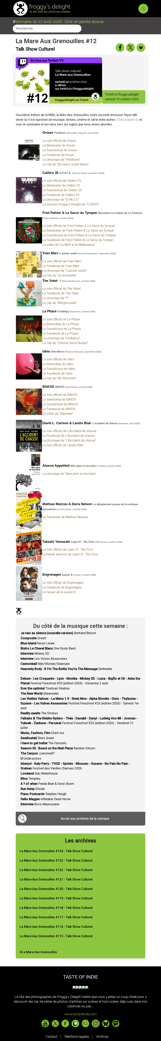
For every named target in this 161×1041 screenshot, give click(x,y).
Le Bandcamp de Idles (57, 364)
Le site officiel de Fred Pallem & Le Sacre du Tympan (78, 226)
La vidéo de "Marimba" (57, 414)
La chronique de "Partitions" (61, 159)
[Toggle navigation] (143, 9)
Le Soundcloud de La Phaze (61, 329)
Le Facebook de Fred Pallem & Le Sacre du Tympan (77, 240)
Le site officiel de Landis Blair (62, 445)
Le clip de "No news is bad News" (65, 164)
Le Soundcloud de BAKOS (60, 404)
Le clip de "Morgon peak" (59, 303)
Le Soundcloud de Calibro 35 (62, 190)
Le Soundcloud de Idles (58, 369)
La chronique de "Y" (55, 298)
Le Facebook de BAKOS (58, 409)
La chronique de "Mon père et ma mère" (69, 474)
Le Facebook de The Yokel (60, 293)
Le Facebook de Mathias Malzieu (65, 517)
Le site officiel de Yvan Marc (61, 261)
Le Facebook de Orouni (58, 155)
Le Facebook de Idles (57, 373)
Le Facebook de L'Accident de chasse (68, 436)
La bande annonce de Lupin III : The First (70, 554)
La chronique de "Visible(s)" (61, 338)
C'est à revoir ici (128, 120)
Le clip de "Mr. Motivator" (59, 378)
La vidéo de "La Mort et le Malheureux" (68, 245)
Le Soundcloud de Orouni (59, 150)
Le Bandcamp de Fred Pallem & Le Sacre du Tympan (78, 230)
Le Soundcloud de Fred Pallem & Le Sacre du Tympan (79, 235)
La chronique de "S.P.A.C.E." (60, 199)
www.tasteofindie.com (80, 1014)
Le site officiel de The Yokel (61, 288)
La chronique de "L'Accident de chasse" (69, 440)
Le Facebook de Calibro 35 (60, 195)
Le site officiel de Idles (58, 359)
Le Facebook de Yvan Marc (61, 266)
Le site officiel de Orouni (59, 141)
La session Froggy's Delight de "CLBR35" (70, 204)
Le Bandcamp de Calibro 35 (61, 185)
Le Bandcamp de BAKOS (59, 399)
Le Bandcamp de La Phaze (60, 324)
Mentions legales (77, 1036)
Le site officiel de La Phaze (61, 319)
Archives (102, 1036)
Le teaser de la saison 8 (59, 592)
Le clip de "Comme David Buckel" (65, 343)
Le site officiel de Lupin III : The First (67, 549)
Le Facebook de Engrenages (62, 587)
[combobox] (47, 28)
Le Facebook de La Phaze (60, 333)
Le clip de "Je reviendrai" (59, 275)
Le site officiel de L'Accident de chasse (69, 431)
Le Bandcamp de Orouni (58, 145)
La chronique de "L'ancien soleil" (64, 271)
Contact (52, 1036)
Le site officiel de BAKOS (59, 395)
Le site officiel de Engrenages (62, 583)
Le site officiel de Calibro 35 (61, 181)
